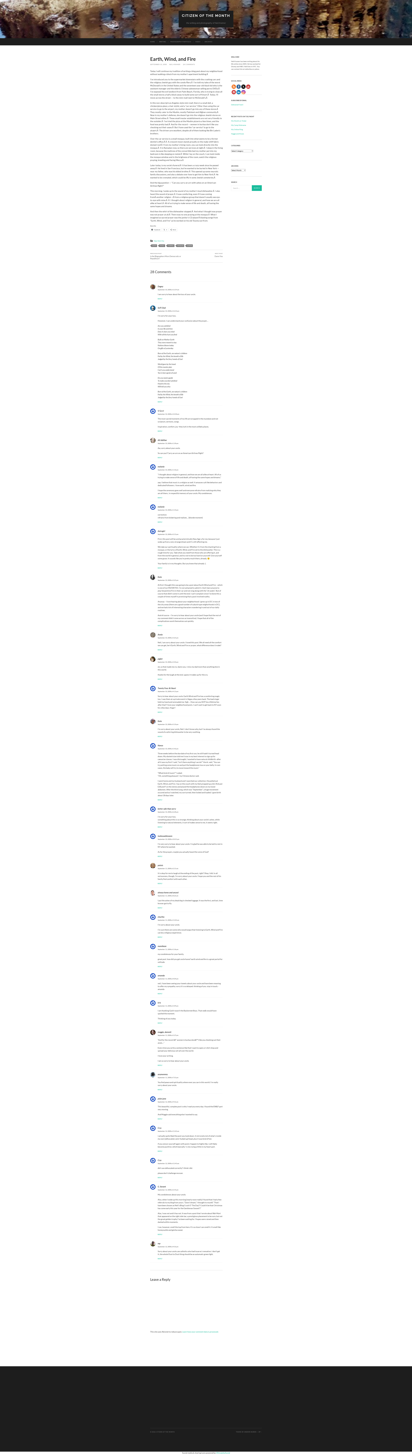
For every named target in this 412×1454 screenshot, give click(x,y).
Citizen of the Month (206, 16)
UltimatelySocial (223, 1453)
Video (197, 42)
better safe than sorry (167, 808)
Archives (208, 42)
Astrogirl (161, 531)
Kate (160, 577)
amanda (161, 975)
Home (152, 42)
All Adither (162, 440)
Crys (159, 1128)
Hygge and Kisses (237, 134)
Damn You (219, 255)
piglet (160, 659)
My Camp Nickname (238, 125)
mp (159, 1243)
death (154, 245)
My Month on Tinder (238, 121)
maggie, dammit (164, 1032)
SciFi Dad (162, 308)
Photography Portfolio (180, 42)
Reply (160, 299)
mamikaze (162, 946)
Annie (160, 634)
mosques (180, 245)
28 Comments (189, 64)
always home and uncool (168, 892)
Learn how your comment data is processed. (200, 1332)
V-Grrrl (161, 411)
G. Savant (162, 1186)
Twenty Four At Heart (167, 688)
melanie (161, 466)
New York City (159, 241)
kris (159, 1002)
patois (160, 865)
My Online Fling (237, 129)
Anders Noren (250, 1432)
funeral (171, 245)
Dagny (160, 286)
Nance (160, 745)
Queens (189, 245)
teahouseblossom (165, 836)
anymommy (163, 1074)
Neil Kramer (174, 64)
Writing (162, 42)
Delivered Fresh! (237, 105)
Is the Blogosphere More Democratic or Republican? (165, 256)
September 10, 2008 (158, 64)
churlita (161, 917)
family (162, 245)
